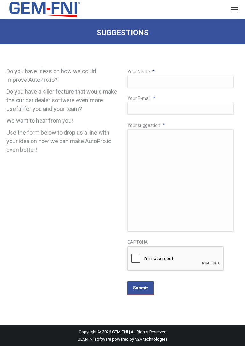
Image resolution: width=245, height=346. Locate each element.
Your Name (141, 71)
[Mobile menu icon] (234, 9)
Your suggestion (146, 125)
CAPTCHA (137, 242)
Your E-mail (141, 98)
